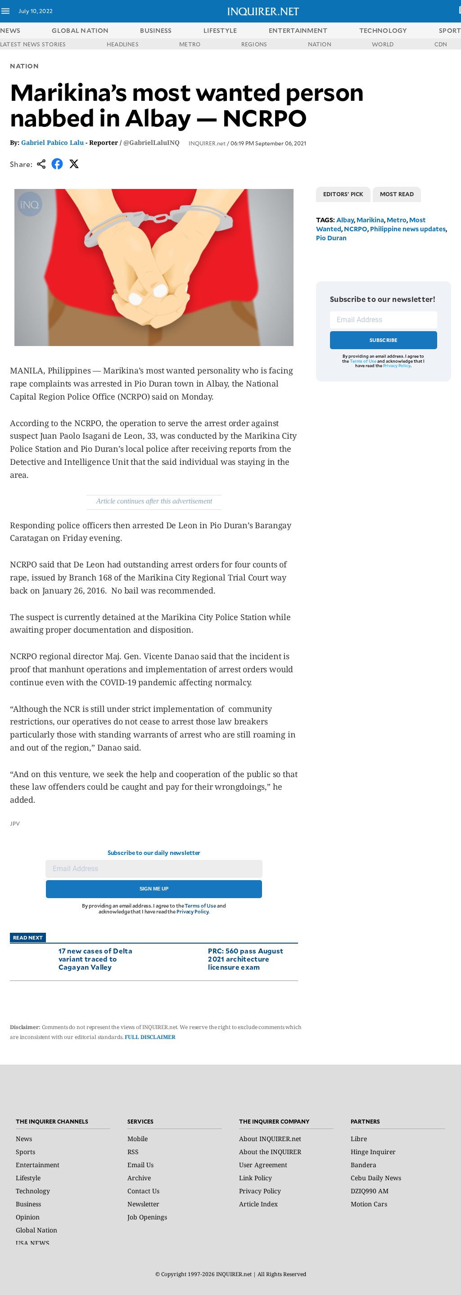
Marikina (370, 220)
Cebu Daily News (376, 1178)
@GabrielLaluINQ (151, 142)
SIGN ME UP (154, 888)
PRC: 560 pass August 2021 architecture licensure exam (245, 958)
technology (383, 30)
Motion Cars (369, 1204)
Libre (359, 1138)
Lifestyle (28, 1178)
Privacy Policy (192, 911)
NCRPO (355, 229)
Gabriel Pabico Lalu (52, 142)
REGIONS (254, 44)
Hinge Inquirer (373, 1151)
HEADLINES (123, 44)
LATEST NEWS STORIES (33, 44)
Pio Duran (331, 238)
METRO (189, 44)
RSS (133, 1151)
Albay (345, 220)
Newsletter (143, 1204)
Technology (33, 1191)
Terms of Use (200, 905)
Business (28, 1204)
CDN (440, 44)
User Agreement (263, 1164)
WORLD (382, 44)
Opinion (28, 1217)
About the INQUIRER (270, 1151)
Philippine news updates (408, 229)
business (156, 30)
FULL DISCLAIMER (150, 1037)
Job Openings (147, 1217)
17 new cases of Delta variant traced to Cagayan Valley (95, 958)
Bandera (363, 1164)
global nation (80, 30)
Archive (139, 1178)
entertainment (298, 30)
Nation (24, 66)
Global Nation (36, 1230)
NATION (319, 44)
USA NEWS (33, 1243)
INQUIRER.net (207, 143)
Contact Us (143, 1191)
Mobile (137, 1138)
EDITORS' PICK (343, 194)
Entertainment (37, 1164)
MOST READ (397, 194)
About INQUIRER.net (270, 1138)
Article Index (258, 1204)
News (10, 30)
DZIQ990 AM (370, 1191)
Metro (397, 220)
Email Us (140, 1164)
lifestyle (220, 30)
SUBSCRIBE (384, 340)
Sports (25, 1151)
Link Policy (255, 1178)
